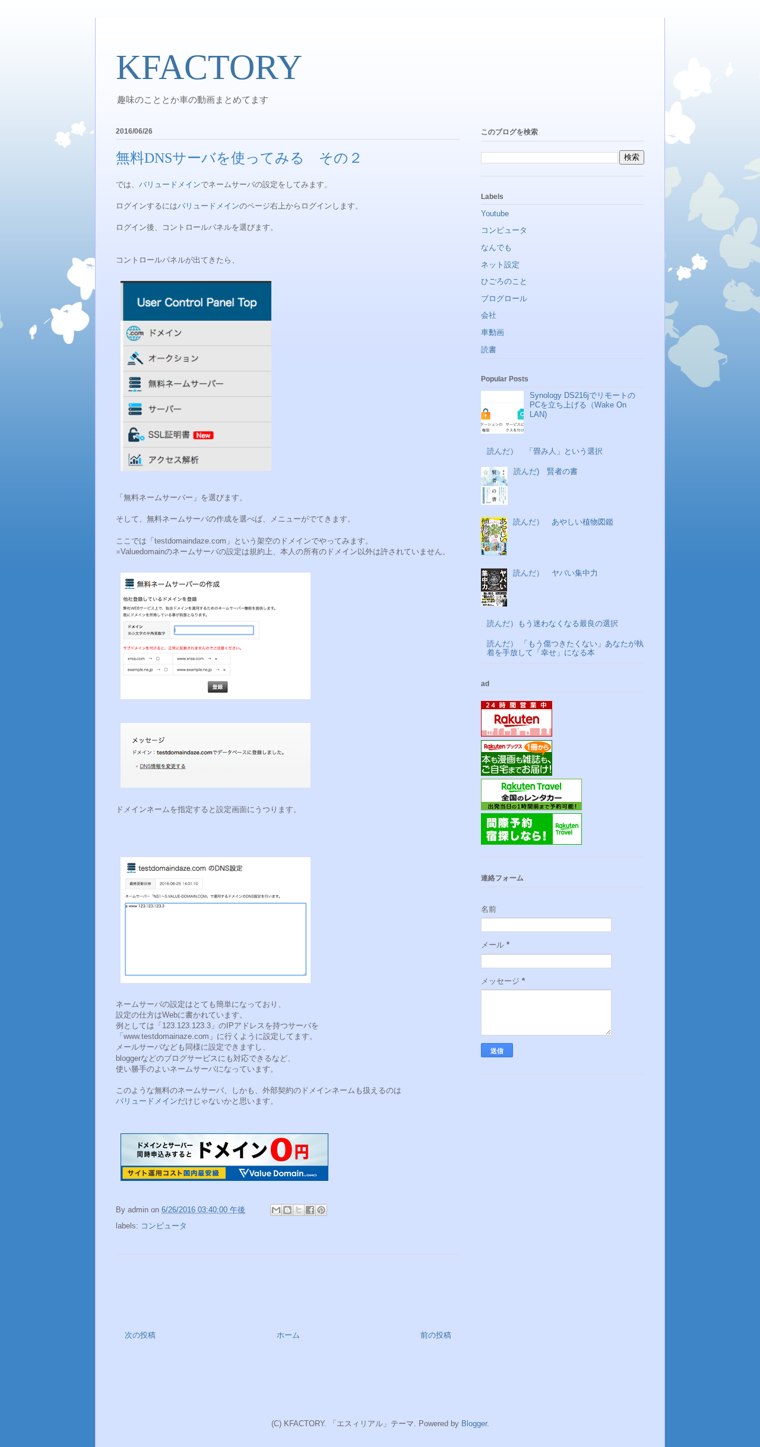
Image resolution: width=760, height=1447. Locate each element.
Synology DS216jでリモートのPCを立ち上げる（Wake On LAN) (582, 404)
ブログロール (504, 298)
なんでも (496, 247)
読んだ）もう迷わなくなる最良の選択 (552, 623)
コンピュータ (164, 1225)
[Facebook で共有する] (310, 1210)
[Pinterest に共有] (321, 1210)
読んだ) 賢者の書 (546, 471)
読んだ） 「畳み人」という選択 (545, 451)
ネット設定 (500, 264)
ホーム (288, 1335)
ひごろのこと (504, 281)
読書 (488, 349)
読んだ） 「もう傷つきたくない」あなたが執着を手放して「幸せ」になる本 (565, 648)
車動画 (492, 332)
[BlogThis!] (287, 1210)
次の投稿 (140, 1335)
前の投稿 (435, 1335)
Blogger (474, 1423)
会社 (488, 315)
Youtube (495, 213)
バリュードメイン (170, 184)
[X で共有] (299, 1210)
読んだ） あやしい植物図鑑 (563, 521)
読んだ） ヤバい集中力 (555, 572)
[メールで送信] (276, 1210)
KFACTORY (209, 67)
